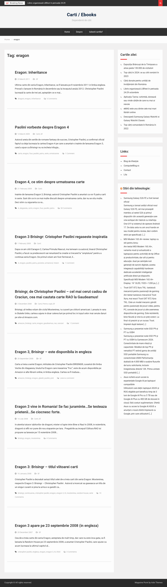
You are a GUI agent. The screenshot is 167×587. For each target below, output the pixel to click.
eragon (28, 99)
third (58, 552)
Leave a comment (67, 378)
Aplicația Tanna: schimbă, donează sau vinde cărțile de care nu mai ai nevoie (140, 100)
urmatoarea (54, 153)
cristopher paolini (42, 493)
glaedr (41, 378)
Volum (56, 263)
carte (20, 153)
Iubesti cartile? (96, 31)
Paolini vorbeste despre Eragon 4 (42, 127)
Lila (125, 174)
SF (37, 79)
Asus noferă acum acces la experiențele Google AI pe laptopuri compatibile (140, 381)
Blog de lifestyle (131, 161)
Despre (79, 31)
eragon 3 (60, 493)
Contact (127, 170)
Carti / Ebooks (81, 14)
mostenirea (35, 438)
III (65, 493)
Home (67, 31)
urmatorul (49, 263)
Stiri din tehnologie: (136, 188)
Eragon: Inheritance (31, 72)
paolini (36, 153)
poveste (41, 263)
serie (47, 153)
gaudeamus (48, 323)
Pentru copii (47, 304)
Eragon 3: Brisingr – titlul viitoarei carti (46, 467)
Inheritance (36, 99)
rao (55, 323)
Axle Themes (157, 582)
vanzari (61, 323)
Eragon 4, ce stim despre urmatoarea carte (50, 182)
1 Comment (69, 153)
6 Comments (52, 99)
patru (42, 153)
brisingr (28, 323)
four (31, 153)
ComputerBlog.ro (131, 165)
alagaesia (24, 208)
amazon (21, 323)
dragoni (21, 99)
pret (52, 378)
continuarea (29, 493)
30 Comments (66, 208)
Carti (38, 134)
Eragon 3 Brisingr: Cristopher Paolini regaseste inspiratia (61, 237)
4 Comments (51, 438)
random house (82, 493)
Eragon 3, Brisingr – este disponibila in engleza (53, 352)
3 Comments (71, 552)
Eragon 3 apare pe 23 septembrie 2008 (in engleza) (57, 525)
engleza (36, 552)
